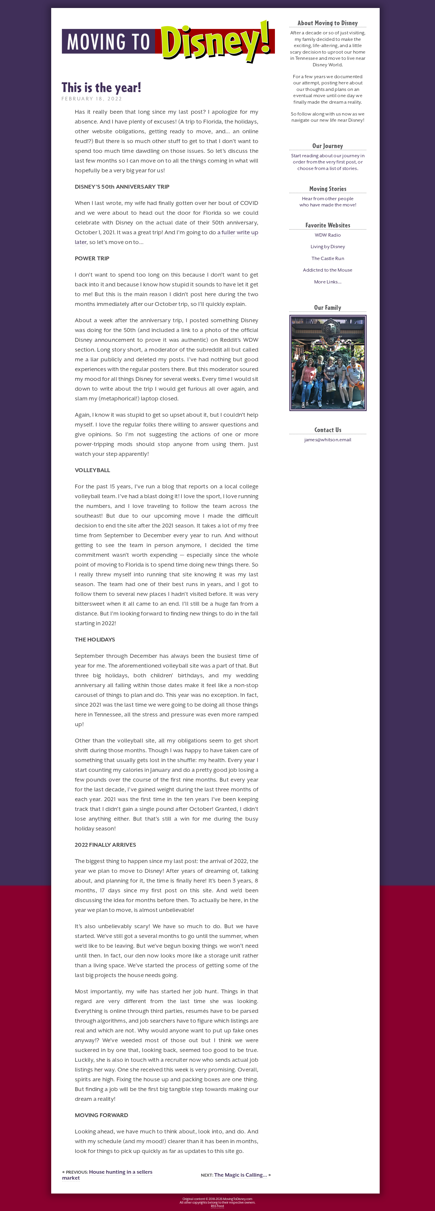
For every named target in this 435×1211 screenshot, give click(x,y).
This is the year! (101, 87)
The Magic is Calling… (240, 1175)
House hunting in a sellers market (107, 1175)
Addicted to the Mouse (327, 270)
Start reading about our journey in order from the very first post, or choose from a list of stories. (328, 162)
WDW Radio (328, 235)
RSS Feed (217, 1206)
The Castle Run (328, 259)
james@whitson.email (328, 440)
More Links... (327, 282)
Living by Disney (328, 247)
